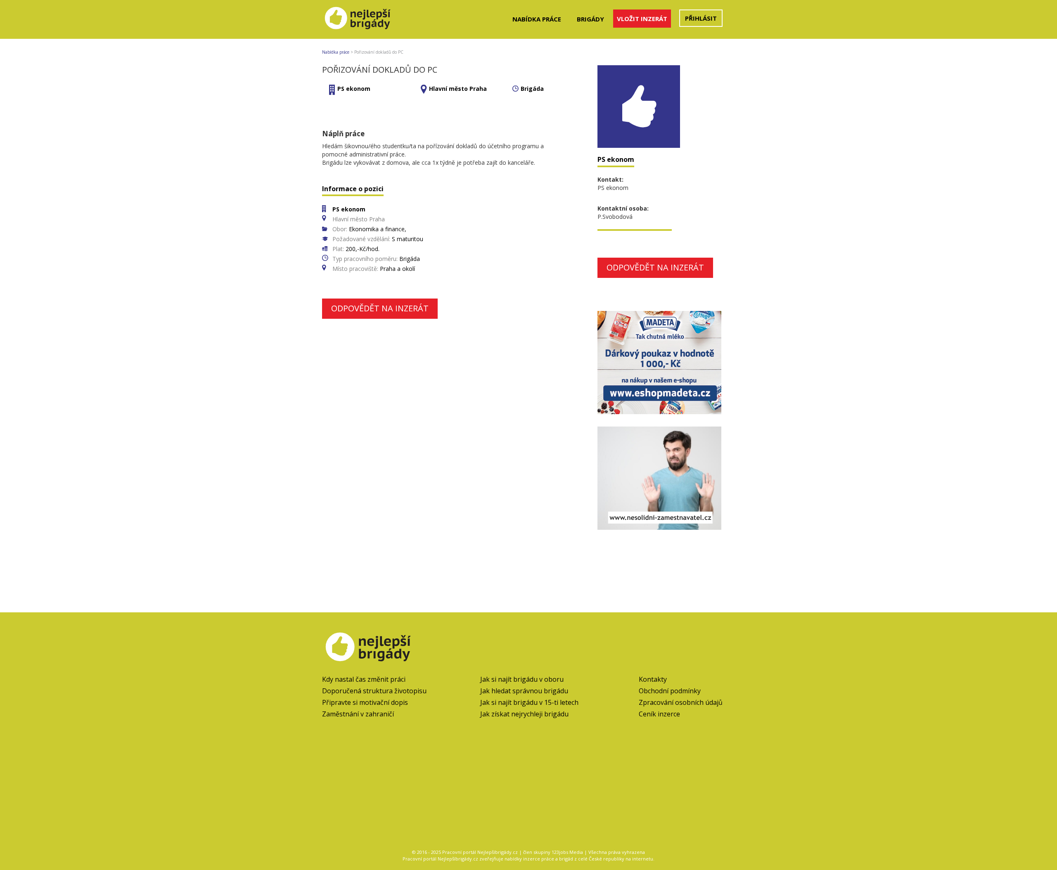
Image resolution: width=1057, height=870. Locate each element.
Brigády (590, 19)
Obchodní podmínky (670, 690)
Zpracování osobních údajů (681, 702)
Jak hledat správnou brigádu (524, 690)
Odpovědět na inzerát (380, 308)
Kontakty (653, 679)
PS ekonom (353, 88)
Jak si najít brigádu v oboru (522, 679)
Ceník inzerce (659, 713)
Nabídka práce (536, 19)
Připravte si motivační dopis (365, 702)
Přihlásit (701, 18)
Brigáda (532, 88)
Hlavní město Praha (458, 88)
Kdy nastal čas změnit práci (363, 679)
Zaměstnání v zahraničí (358, 713)
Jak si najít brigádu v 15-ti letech (529, 702)
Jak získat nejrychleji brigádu (524, 713)
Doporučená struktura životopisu (374, 690)
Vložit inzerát (642, 18)
